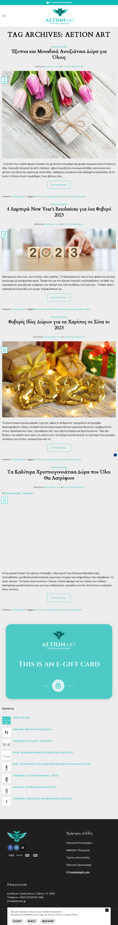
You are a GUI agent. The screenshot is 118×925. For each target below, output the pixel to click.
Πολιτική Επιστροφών (79, 843)
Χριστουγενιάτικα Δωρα (71, 609)
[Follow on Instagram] (16, 848)
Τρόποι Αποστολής (78, 857)
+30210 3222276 (27, 897)
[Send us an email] (23, 848)
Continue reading (59, 184)
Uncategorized (59, 47)
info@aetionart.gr (16, 901)
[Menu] (4, 15)
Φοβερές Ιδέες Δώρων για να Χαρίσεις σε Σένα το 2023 (59, 325)
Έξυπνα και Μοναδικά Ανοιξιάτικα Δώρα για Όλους (59, 54)
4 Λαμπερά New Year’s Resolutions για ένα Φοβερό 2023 (59, 212)
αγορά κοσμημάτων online (56, 196)
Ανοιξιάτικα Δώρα (77, 196)
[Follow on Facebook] (10, 848)
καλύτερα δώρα (51, 609)
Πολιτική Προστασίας (79, 865)
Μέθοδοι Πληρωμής (78, 850)
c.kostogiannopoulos (73, 66)
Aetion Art (38, 196)
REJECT (31, 921)
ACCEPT (17, 921)
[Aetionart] (60, 16)
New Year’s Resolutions (54, 309)
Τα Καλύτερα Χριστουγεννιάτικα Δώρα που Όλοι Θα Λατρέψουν (59, 475)
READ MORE (48, 921)
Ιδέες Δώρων (75, 459)
